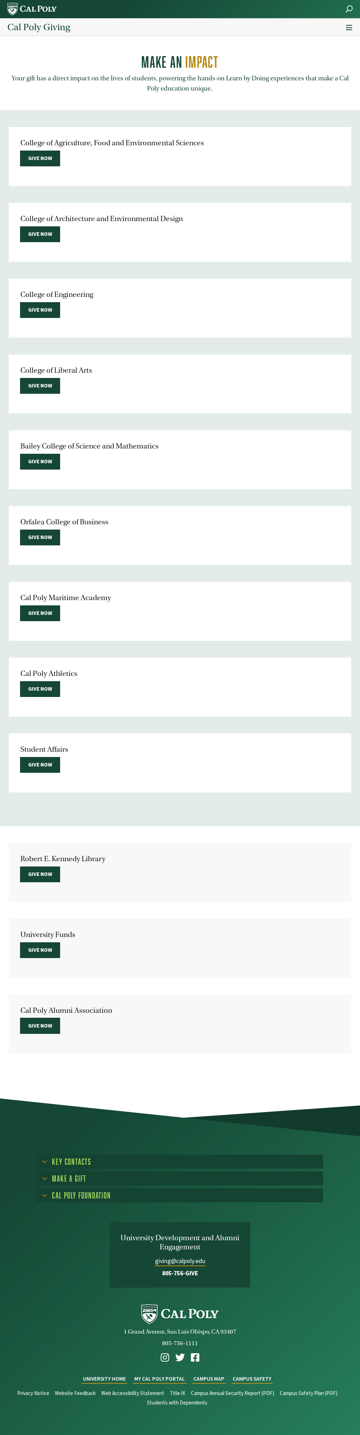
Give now (40, 158)
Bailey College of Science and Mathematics (89, 446)
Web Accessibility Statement (132, 1393)
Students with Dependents (177, 1403)
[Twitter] (180, 1358)
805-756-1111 (180, 1343)
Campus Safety (252, 1379)
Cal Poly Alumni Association (66, 1010)
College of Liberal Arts (56, 370)
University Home (104, 1379)
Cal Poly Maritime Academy (65, 597)
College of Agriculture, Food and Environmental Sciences (112, 142)
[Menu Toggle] (349, 28)
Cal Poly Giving (38, 27)
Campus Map (208, 1379)
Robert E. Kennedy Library (62, 858)
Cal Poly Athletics (48, 673)
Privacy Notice (33, 1393)
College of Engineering (56, 294)
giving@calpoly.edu (180, 1261)
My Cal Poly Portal (159, 1379)
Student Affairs (44, 749)
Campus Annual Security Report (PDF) (232, 1393)
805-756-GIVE (180, 1273)
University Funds (47, 934)
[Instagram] (164, 1358)
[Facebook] (195, 1358)
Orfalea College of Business (64, 521)
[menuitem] (164, 1358)
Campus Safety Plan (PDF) (309, 1393)
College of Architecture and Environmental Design (101, 218)
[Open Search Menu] (349, 9)
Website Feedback (75, 1393)
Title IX (177, 1393)
